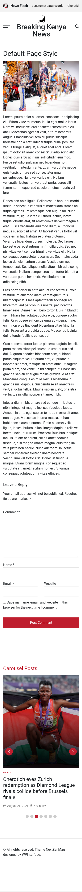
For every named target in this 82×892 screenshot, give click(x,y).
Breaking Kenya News (41, 30)
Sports (7, 772)
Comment (11, 512)
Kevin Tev (40, 805)
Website (50, 584)
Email (8, 584)
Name (8, 565)
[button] (27, 816)
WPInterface (31, 855)
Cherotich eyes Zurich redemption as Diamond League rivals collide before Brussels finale (39, 788)
